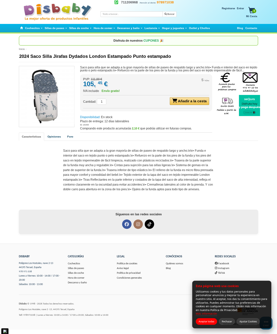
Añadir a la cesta (192, 101)
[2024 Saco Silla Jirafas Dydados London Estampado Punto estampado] (46, 96)
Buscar (170, 14)
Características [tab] (31, 136)
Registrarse (228, 8)
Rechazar (227, 321)
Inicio (22, 49)
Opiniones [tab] (54, 136)
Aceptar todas (206, 321)
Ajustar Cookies (248, 321)
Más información (206, 313)
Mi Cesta (251, 14)
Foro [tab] (70, 136)
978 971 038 (25, 271)
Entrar (240, 8)
